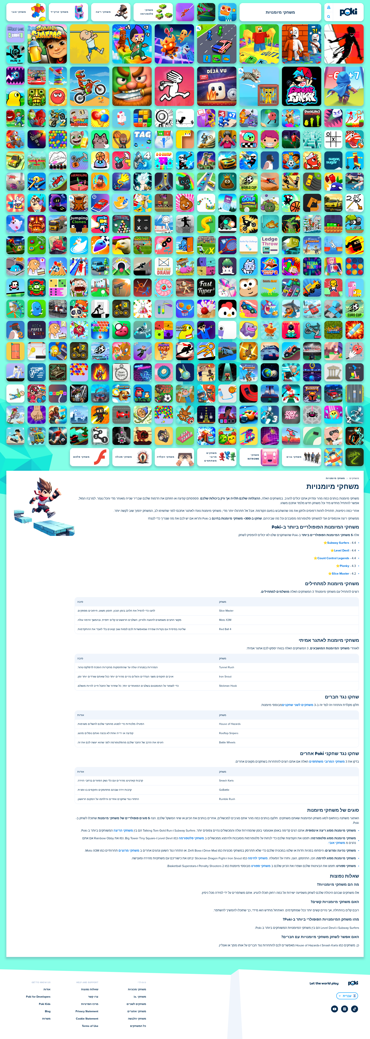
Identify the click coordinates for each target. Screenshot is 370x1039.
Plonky (344, 565)
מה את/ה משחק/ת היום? (328, 16)
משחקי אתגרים (136, 1011)
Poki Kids (44, 1004)
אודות (47, 989)
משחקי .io (140, 996)
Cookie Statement (87, 1018)
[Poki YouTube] (334, 1008)
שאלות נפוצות (89, 989)
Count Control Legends (333, 558)
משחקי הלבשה (137, 1018)
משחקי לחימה (258, 858)
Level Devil (341, 550)
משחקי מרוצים (129, 850)
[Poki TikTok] (354, 1008)
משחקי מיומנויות (335, 478)
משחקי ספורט (261, 866)
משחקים (354, 478)
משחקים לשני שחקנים (297, 705)
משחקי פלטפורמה (191, 838)
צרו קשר (93, 996)
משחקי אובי (337, 842)
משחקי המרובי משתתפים (327, 761)
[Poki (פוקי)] (348, 12)
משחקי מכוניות (137, 989)
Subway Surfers (338, 542)
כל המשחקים (138, 1026)
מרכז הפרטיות (89, 1004)
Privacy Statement (87, 1011)
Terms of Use (90, 1026)
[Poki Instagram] (344, 1008)
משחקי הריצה (123, 830)
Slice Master (340, 573)
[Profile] (329, 7)
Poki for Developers (38, 996)
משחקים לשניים (136, 1004)
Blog (47, 1011)
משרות (46, 1018)
